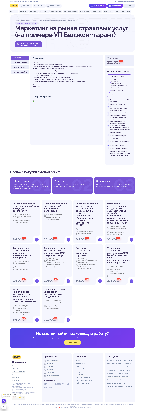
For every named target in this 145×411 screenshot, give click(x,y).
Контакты (24, 1)
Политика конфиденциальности (22, 366)
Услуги (78, 360)
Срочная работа (81, 369)
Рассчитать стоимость (123, 11)
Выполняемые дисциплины (84, 380)
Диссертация (84, 11)
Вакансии (15, 377)
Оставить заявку (72, 342)
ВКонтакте (50, 372)
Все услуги (13, 11)
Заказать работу (99, 5)
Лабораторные (56, 11)
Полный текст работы (20, 72)
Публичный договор (15, 1)
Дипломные (23, 11)
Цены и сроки (108, 11)
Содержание (17, 57)
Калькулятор (80, 372)
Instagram (50, 363)
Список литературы (19, 67)
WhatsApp (50, 366)
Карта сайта (16, 369)
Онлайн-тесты (96, 11)
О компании (16, 380)
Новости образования (83, 377)
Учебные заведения (82, 383)
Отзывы (14, 374)
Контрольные (44, 11)
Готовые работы (81, 363)
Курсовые (33, 11)
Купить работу (116, 5)
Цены (77, 366)
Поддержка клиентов (34, 1)
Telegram (50, 369)
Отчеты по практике (70, 11)
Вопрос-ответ (80, 374)
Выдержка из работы (20, 62)
